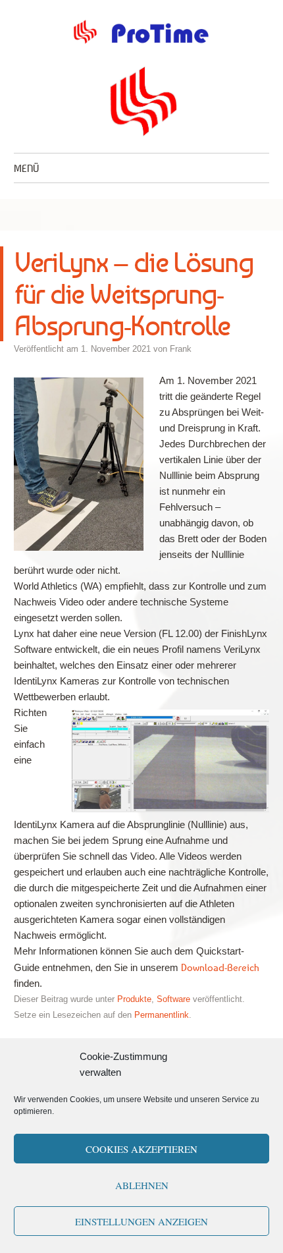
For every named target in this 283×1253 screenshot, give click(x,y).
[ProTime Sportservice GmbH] (141, 32)
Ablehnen (141, 1185)
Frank (181, 349)
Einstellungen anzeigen (141, 1221)
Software (173, 999)
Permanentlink (161, 1015)
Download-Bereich (220, 967)
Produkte (134, 999)
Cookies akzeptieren (141, 1149)
